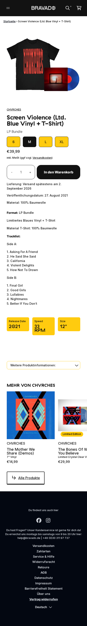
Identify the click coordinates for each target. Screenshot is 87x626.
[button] (43, 365)
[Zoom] (43, 63)
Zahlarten (43, 551)
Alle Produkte (29, 478)
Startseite (9, 21)
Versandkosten (42, 157)
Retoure (43, 567)
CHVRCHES (14, 109)
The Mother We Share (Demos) (21, 451)
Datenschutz (43, 577)
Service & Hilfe (43, 556)
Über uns (43, 593)
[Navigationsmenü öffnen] (8, 8)
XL (62, 142)
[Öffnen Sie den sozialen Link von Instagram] (48, 520)
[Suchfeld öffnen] (67, 8)
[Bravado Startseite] (43, 8)
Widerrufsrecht (43, 562)
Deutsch (41, 607)
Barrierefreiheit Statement (44, 588)
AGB (44, 572)
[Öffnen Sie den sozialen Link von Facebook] (39, 520)
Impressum (43, 583)
